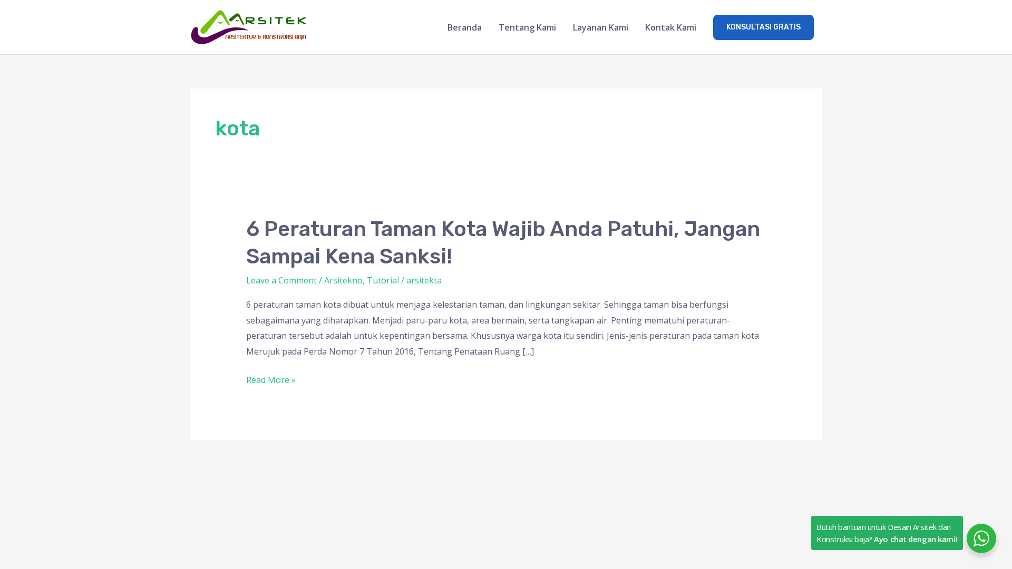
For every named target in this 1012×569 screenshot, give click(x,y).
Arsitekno (343, 280)
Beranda (464, 27)
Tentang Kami (527, 27)
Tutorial (383, 280)
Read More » (271, 379)
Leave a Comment (281, 280)
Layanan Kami (600, 27)
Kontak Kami (670, 27)
